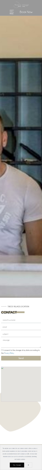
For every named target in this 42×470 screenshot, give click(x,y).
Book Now (26, 12)
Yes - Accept (17, 465)
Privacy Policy (9, 353)
